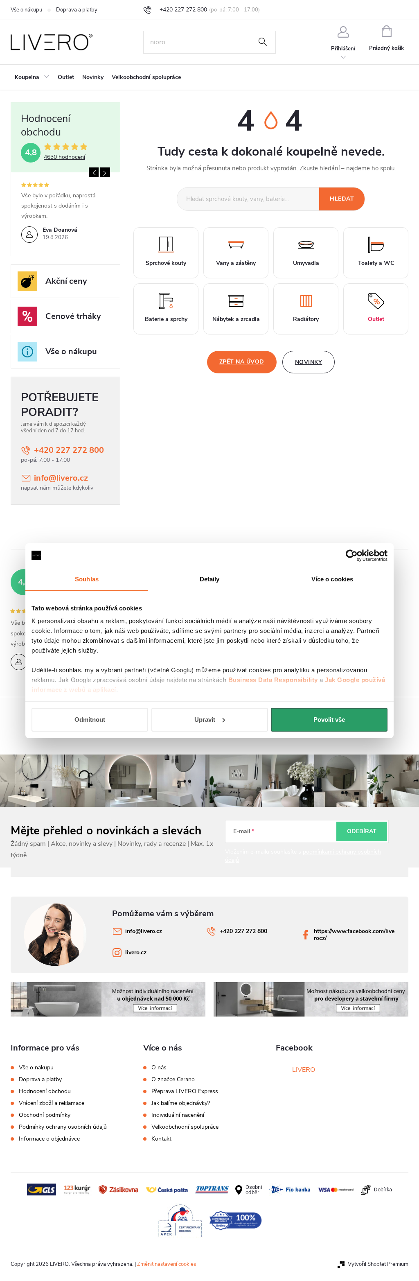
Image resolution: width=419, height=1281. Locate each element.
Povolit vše (329, 719)
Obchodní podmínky (44, 1115)
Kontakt (161, 1139)
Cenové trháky (73, 316)
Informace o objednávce (49, 1139)
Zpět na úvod (241, 362)
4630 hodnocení (64, 157)
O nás (159, 1067)
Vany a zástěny (236, 263)
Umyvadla (306, 263)
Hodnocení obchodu (45, 1091)
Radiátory (306, 319)
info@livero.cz (61, 477)
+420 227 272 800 (69, 450)
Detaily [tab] (210, 579)
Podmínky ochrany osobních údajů (63, 1127)
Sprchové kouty (166, 263)
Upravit (204, 719)
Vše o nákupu (26, 10)
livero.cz (135, 952)
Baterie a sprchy (166, 319)
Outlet (376, 319)
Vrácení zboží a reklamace (51, 1103)
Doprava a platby (76, 10)
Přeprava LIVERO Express (184, 1091)
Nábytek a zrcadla (236, 319)
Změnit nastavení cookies (166, 1264)
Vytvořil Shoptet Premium (378, 1264)
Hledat (262, 42)
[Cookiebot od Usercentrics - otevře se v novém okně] (351, 555)
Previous (94, 172)
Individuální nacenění (177, 1115)
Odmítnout (89, 719)
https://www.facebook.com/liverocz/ (354, 934)
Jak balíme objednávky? (180, 1103)
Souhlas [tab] (87, 579)
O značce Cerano (173, 1079)
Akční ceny (66, 281)
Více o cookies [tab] (332, 579)
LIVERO (303, 1069)
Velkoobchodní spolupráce (185, 1127)
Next (105, 172)
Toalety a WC (376, 263)
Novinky (308, 362)
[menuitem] (32, 77)
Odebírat (361, 831)
